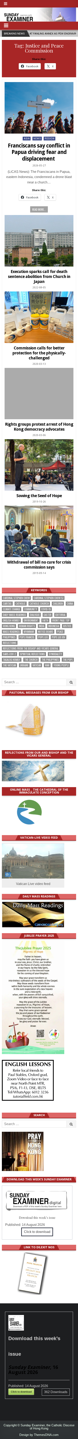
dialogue (35, 615)
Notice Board (45, 632)
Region (49, 138)
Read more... (39, 209)
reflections (9, 643)
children (58, 604)
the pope (68, 660)
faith (45, 620)
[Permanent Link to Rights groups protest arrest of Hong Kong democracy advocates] (39, 393)
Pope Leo (43, 637)
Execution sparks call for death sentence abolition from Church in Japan (39, 276)
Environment (31, 620)
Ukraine (24, 665)
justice (67, 626)
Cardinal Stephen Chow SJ (48, 598)
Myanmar (29, 632)
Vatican (36, 665)
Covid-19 (46, 609)
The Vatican (9, 665)
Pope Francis (27, 637)
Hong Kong (9, 626)
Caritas (7, 604)
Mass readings (11, 632)
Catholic (21, 604)
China (70, 604)
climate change (11, 609)
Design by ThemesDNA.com (39, 1435)
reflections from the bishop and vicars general (30, 648)
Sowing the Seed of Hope (39, 495)
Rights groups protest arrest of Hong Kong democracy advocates (39, 427)
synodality (55, 654)
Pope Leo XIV (58, 637)
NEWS (37, 138)
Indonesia (53, 626)
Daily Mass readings (14, 615)
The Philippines (50, 660)
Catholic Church (39, 604)
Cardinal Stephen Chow (16, 598)
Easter (47, 615)
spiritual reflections (32, 654)
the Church (31, 660)
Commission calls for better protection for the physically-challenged (39, 352)
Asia (27, 138)
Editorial (60, 615)
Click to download (37, 1232)
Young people (61, 665)
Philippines (9, 637)
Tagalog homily (11, 660)
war (47, 665)
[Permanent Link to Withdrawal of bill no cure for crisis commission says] (39, 531)
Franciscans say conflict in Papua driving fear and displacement (39, 152)
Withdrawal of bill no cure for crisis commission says (39, 565)
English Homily (11, 620)
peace (60, 632)
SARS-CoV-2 (9, 654)
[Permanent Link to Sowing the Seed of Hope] (39, 465)
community (30, 609)
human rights (27, 626)
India (41, 626)
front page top (61, 620)
